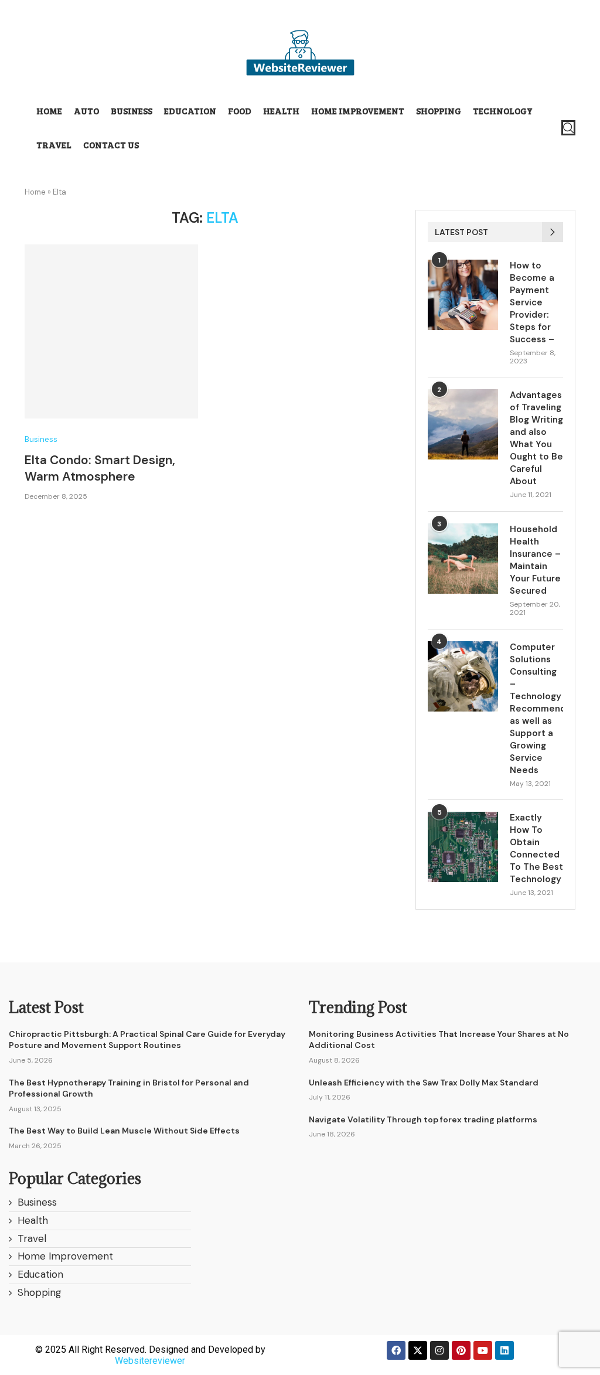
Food (239, 111)
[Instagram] (439, 1350)
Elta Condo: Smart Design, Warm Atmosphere (100, 468)
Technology (503, 111)
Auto (86, 111)
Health (281, 111)
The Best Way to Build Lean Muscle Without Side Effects (124, 1130)
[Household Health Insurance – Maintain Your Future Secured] (463, 558)
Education (190, 111)
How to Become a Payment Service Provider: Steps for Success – (532, 302)
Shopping (438, 111)
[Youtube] (482, 1350)
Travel (53, 145)
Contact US (111, 145)
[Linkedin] (504, 1350)
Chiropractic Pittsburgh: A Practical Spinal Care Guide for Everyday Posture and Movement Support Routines (147, 1040)
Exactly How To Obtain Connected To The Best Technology (536, 848)
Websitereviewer (150, 1360)
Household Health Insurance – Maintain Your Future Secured (535, 560)
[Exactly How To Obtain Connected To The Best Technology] (463, 847)
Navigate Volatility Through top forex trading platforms (423, 1119)
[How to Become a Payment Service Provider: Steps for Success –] (463, 295)
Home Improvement (357, 111)
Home (49, 111)
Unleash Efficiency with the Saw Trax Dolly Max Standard (423, 1082)
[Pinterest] (461, 1350)
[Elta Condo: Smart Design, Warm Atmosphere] (111, 331)
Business (131, 111)
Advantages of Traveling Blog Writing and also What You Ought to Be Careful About (536, 438)
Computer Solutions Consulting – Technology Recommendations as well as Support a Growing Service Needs (536, 708)
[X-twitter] (417, 1350)
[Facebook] (396, 1350)
